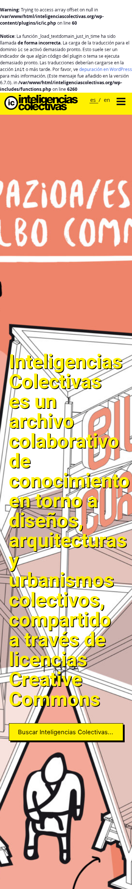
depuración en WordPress (105, 69)
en (107, 99)
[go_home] (41, 108)
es (93, 99)
